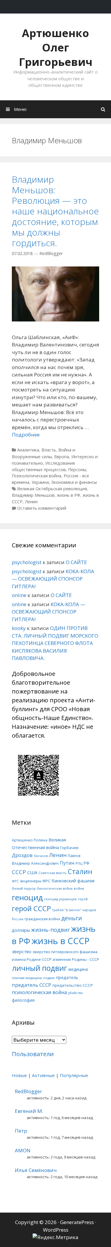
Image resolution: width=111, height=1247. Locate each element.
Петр (21, 1130)
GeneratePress (77, 1222)
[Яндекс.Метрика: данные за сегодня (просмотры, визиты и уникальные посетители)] (55, 1237)
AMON (22, 1150)
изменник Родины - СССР (76, 959)
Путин (67, 863)
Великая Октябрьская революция (52, 488)
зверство (21, 951)
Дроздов (22, 855)
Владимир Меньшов (33, 495)
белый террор (24, 888)
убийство (75, 993)
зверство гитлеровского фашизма (65, 951)
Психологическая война (36, 476)
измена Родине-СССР (32, 959)
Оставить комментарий (41, 508)
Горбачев (69, 847)
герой (83, 899)
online (19, 595)
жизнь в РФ (68, 495)
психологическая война (39, 992)
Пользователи (33, 1054)
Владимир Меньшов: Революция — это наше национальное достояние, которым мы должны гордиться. (55, 211)
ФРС (15, 881)
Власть (48, 450)
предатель (67, 977)
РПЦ (78, 863)
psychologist (26, 562)
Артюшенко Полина (29, 840)
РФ (86, 863)
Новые (19, 1075)
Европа (61, 456)
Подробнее (26, 434)
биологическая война (55, 888)
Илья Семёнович (36, 1170)
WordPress (55, 1229)
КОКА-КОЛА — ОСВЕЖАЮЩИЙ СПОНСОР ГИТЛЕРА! (53, 579)
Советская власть (52, 873)
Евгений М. (29, 1111)
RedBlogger (28, 1091)
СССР (19, 872)
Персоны (77, 469)
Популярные (74, 1075)
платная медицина (27, 978)
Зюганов (41, 856)
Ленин (31, 501)
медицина (78, 969)
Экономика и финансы (74, 482)
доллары (21, 930)
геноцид (27, 897)
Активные (43, 1075)
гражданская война (42, 918)
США (32, 872)
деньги (71, 918)
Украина (40, 482)
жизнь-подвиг (50, 929)
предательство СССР (72, 985)
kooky (19, 628)
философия (23, 1000)
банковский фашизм (73, 880)
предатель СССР (31, 984)
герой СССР (31, 908)
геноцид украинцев (60, 899)
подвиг (49, 978)
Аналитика (28, 450)
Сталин (80, 871)
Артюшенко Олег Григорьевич (55, 47)
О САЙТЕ (76, 562)
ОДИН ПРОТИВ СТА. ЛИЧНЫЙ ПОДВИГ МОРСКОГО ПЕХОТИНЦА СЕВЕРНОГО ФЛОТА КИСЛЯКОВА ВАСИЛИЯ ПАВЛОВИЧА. (55, 643)
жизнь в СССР (60, 941)
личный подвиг (39, 968)
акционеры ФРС (35, 880)
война (79, 888)
